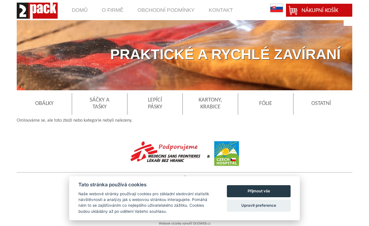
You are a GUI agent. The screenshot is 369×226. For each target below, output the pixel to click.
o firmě (112, 10)
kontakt (221, 10)
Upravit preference (258, 205)
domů (80, 10)
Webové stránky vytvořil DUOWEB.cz (184, 223)
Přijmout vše (259, 191)
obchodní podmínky (166, 10)
